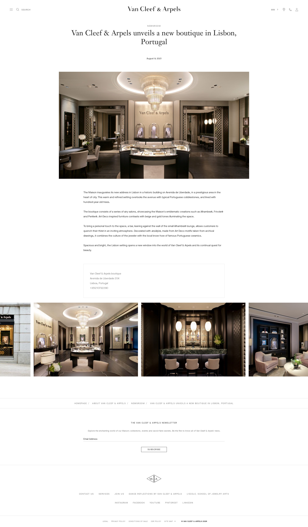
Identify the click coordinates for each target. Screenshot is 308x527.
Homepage (80, 403)
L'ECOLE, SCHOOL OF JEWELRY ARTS (208, 493)
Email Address (90, 439)
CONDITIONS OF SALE (138, 521)
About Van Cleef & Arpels (109, 403)
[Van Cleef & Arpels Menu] (11, 9)
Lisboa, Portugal (99, 283)
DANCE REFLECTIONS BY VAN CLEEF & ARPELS (155, 493)
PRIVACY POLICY (118, 521)
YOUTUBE (155, 502)
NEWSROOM (154, 26)
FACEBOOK (139, 502)
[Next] (292, 339)
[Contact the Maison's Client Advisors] (290, 9)
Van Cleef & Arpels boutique (105, 273)
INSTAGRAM (121, 502)
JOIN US (119, 493)
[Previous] (15, 339)
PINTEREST (171, 502)
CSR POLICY (156, 521)
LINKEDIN (188, 502)
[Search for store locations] (284, 9)
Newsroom (138, 403)
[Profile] (296, 9)
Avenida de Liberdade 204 (104, 278)
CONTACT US (86, 493)
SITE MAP (168, 521)
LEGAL (105, 521)
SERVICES (104, 493)
